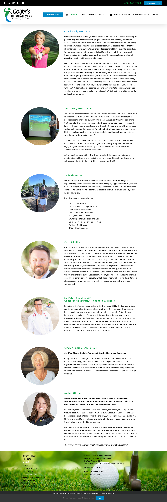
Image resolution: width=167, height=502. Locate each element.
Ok (100, 498)
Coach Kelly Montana (77, 31)
